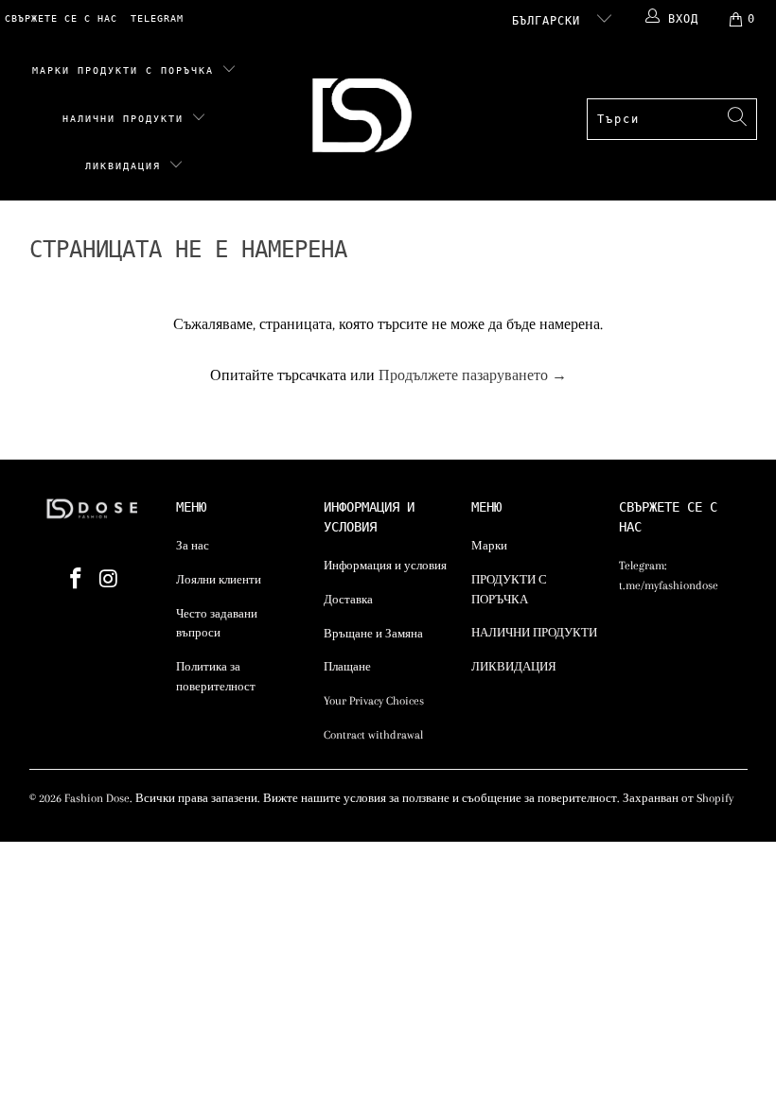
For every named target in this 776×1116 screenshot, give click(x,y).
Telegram (157, 18)
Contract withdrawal (373, 734)
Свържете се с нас (61, 18)
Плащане (347, 666)
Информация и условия (385, 565)
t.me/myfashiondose (668, 585)
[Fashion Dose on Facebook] (76, 579)
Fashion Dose (97, 798)
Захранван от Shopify (678, 798)
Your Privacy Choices (374, 700)
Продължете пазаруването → (473, 375)
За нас (192, 545)
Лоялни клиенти (218, 579)
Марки (51, 70)
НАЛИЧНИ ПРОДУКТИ (126, 118)
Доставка (348, 599)
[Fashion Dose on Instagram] (109, 579)
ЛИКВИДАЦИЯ (126, 166)
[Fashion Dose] (366, 120)
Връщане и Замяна (373, 633)
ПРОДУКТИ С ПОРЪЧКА (149, 70)
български (550, 20)
